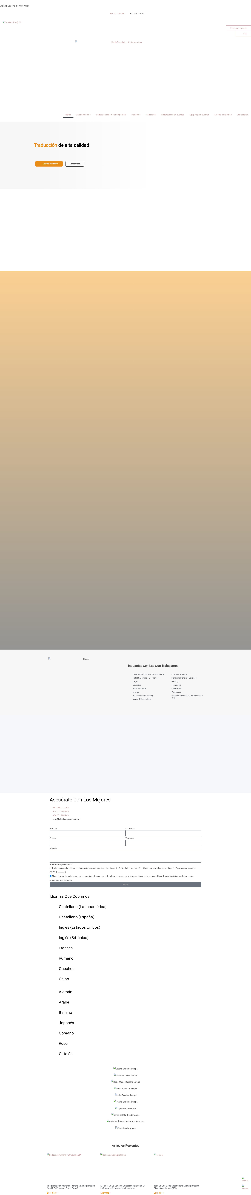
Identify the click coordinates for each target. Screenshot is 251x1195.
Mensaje (54, 848)
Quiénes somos (83, 115)
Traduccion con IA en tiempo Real (111, 115)
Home (68, 115)
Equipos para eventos (199, 115)
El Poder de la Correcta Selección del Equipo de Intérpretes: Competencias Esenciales (123, 1187)
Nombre (53, 828)
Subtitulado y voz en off (130, 868)
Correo (53, 838)
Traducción (151, 115)
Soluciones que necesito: (61, 864)
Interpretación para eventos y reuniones (97, 868)
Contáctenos (242, 115)
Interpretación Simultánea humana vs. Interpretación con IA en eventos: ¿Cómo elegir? (71, 1187)
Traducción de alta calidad (63, 868)
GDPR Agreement (58, 872)
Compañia (130, 828)
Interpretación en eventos (172, 115)
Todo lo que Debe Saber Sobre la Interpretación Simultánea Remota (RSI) (176, 1187)
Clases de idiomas (223, 115)
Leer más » (52, 1193)
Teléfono (130, 838)
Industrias (136, 115)
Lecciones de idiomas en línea (158, 868)
